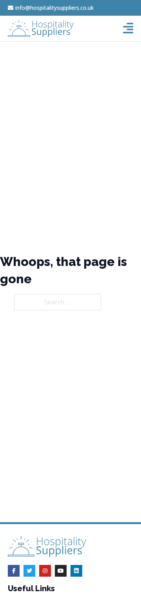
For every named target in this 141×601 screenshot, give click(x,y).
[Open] (128, 28)
